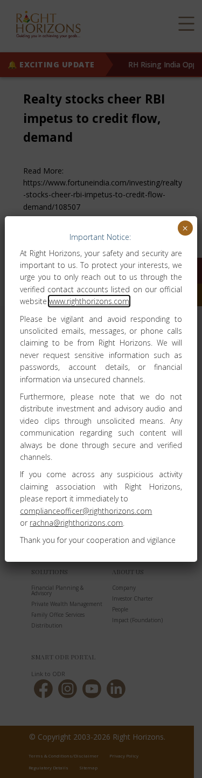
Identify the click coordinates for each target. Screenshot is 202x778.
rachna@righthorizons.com (76, 523)
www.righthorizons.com (89, 301)
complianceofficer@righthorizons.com (86, 511)
